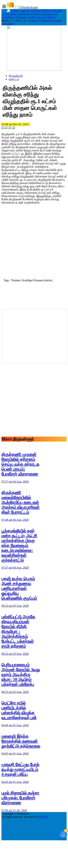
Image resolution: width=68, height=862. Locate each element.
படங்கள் (33, 20)
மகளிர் (32, 17)
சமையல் (41, 17)
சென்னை (24, 13)
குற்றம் (5, 13)
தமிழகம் (57, 10)
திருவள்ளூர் (16, 75)
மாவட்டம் (14, 79)
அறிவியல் (44, 20)
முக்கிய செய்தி (20, 10)
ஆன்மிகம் (7, 17)
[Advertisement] (34, 241)
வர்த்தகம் (36, 13)
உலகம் (13, 13)
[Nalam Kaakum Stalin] (34, 69)
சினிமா (51, 17)
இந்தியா (46, 10)
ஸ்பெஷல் (56, 20)
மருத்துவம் (20, 17)
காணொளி (8, 23)
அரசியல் (35, 10)
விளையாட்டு (49, 13)
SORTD (43, 816)
